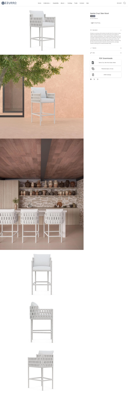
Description (94, 30)
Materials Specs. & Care (107, 68)
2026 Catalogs (107, 74)
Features (94, 48)
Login (92, 22)
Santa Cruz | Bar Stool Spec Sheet (107, 62)
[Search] (124, 3)
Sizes (93, 52)
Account (119, 3)
